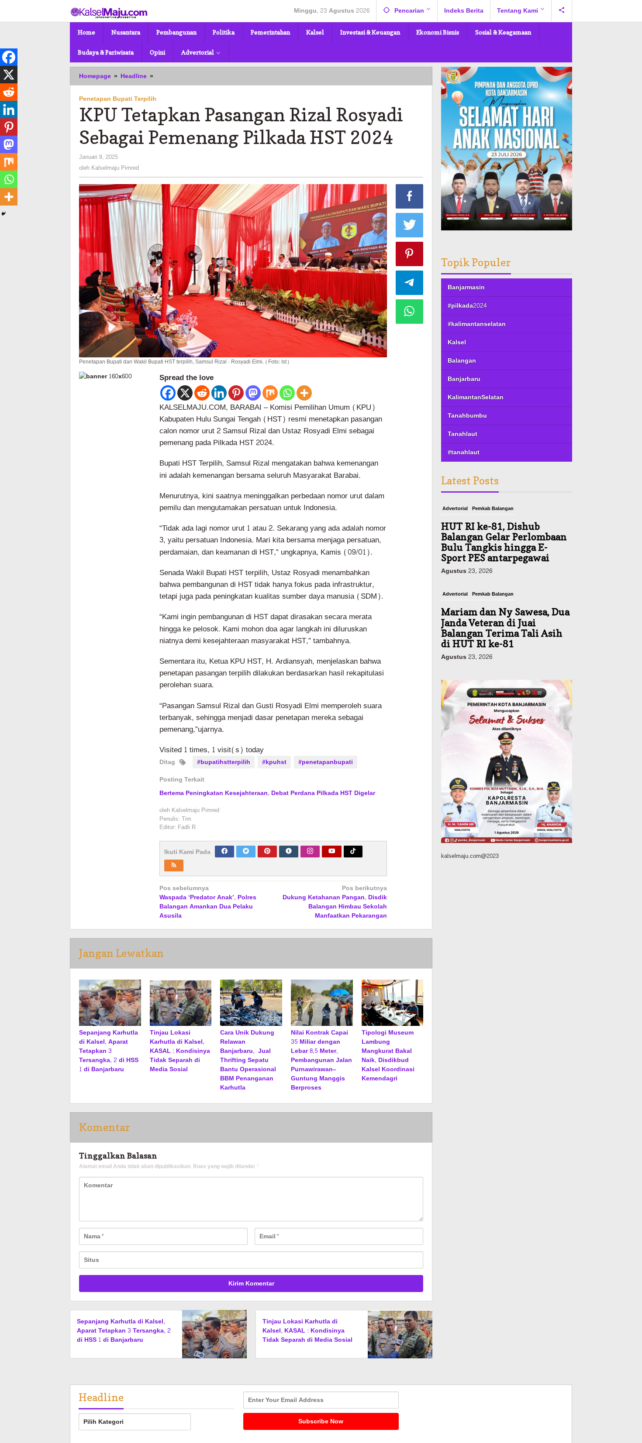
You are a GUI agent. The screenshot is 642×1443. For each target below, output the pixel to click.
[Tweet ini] (410, 225)
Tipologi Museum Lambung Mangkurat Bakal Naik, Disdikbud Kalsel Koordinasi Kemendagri (388, 1055)
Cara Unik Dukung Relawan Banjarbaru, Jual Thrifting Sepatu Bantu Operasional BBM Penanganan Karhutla (248, 1060)
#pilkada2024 (467, 305)
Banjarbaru (464, 379)
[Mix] (270, 393)
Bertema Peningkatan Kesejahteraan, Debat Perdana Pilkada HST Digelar (267, 793)
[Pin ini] (410, 254)
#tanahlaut (464, 452)
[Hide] (3, 213)
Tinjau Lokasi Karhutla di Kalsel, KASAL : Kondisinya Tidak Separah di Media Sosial (180, 1051)
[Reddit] (202, 393)
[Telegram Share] (410, 283)
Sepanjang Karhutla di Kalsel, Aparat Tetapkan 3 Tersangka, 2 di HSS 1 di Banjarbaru (108, 1051)
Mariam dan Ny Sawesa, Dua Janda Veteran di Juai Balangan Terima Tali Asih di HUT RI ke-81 (505, 542)
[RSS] (173, 865)
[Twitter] (245, 851)
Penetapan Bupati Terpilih (117, 98)
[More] (304, 393)
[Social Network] (562, 11)
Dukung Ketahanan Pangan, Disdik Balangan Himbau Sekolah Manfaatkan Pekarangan (335, 902)
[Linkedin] (219, 393)
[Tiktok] (353, 851)
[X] (185, 393)
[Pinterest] (236, 393)
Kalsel (457, 342)
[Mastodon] (253, 393)
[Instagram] (310, 851)
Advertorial (455, 508)
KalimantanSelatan (476, 397)
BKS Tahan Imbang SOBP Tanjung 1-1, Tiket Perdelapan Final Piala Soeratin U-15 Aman (497, 627)
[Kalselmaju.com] (109, 13)
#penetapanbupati (325, 762)
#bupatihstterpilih (223, 762)
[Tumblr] (288, 851)
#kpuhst (274, 762)
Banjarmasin (466, 287)
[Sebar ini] (410, 196)
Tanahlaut (462, 433)
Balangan (462, 360)
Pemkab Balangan (493, 508)
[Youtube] (332, 851)
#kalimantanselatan (477, 324)
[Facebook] (168, 393)
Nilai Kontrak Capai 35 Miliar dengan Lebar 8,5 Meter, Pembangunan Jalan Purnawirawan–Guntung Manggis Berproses (321, 1060)
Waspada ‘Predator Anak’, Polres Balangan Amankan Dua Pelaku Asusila (207, 902)
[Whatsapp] (287, 393)
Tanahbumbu (467, 415)
